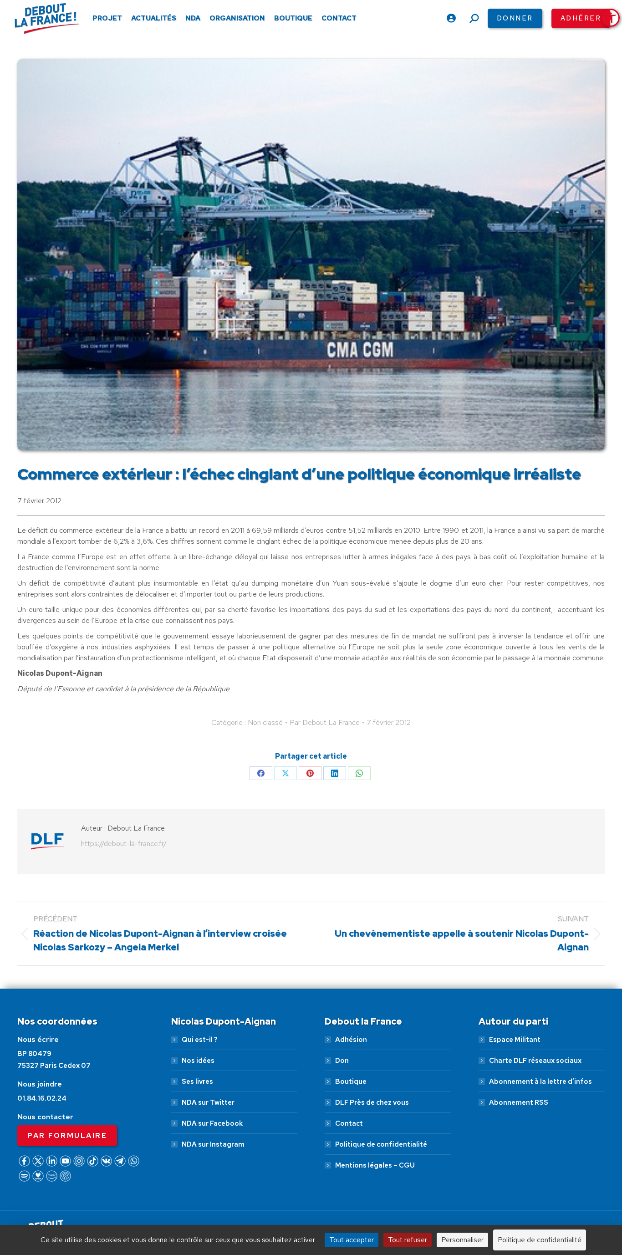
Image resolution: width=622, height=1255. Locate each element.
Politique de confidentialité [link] (381, 1144)
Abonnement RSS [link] (518, 1102)
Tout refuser (407, 1240)
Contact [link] (349, 1123)
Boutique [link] (351, 1081)
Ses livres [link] (197, 1081)
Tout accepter (351, 1240)
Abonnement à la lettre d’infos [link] (540, 1081)
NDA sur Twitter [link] (208, 1102)
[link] (611, 18)
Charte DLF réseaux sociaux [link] (535, 1060)
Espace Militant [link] (514, 1039)
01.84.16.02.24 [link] (41, 1098)
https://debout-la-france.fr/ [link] (124, 843)
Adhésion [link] (351, 1039)
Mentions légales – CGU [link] (375, 1165)
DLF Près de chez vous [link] (372, 1102)
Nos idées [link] (198, 1060)
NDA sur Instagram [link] (213, 1144)
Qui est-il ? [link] (199, 1039)
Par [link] (325, 722)
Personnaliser (462, 1240)
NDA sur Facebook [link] (212, 1123)
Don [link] (342, 1060)
